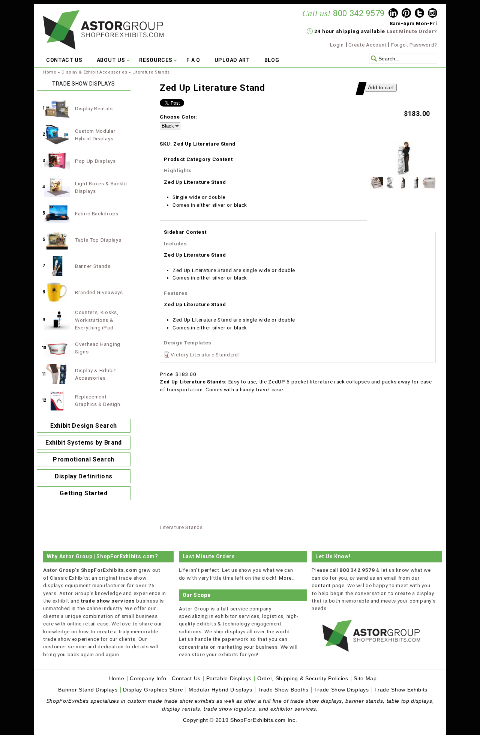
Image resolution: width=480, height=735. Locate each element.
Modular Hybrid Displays (220, 690)
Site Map (365, 678)
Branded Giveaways (99, 292)
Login (337, 44)
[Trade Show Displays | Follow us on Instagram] (432, 14)
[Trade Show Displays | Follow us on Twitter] (419, 14)
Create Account (367, 44)
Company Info (148, 678)
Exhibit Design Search (83, 425)
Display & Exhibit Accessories (95, 72)
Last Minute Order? (412, 31)
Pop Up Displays (95, 161)
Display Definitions (83, 476)
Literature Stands (151, 72)
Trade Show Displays (341, 690)
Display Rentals (93, 108)
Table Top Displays (98, 240)
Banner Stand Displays (87, 690)
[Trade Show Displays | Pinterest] (406, 14)
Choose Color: (179, 117)
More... (287, 578)
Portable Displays (229, 678)
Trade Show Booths (283, 690)
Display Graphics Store (153, 690)
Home (50, 72)
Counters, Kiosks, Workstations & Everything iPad (96, 320)
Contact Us (186, 678)
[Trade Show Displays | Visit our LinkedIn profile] (393, 14)
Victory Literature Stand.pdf (205, 355)
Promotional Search (83, 459)
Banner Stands (93, 266)
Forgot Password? (414, 44)
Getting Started (83, 493)
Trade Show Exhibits (401, 690)
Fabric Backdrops (96, 213)
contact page (328, 585)
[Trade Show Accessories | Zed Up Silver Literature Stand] (403, 173)
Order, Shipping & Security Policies (302, 678)
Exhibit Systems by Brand (83, 442)
